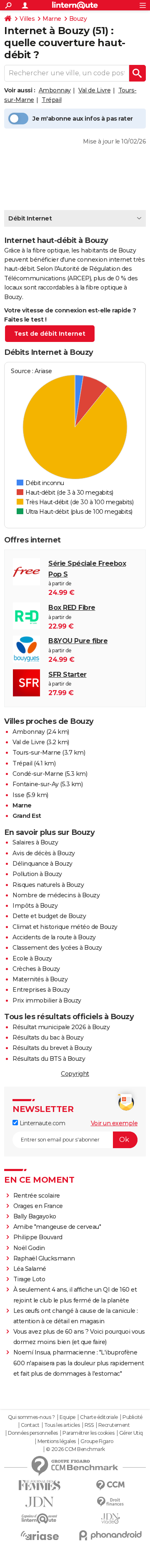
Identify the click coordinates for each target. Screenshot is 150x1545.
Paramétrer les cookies (88, 1433)
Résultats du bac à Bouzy (47, 1037)
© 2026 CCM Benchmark (75, 1449)
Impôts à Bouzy (35, 905)
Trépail (52, 100)
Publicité (132, 1417)
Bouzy (78, 18)
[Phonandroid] (110, 1535)
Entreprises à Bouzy (41, 989)
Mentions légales (57, 1441)
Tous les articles (62, 1425)
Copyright (75, 1073)
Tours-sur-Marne (36, 752)
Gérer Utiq (131, 1433)
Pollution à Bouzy (37, 874)
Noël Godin (29, 1248)
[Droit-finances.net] (110, 1502)
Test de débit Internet (49, 333)
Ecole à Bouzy (32, 958)
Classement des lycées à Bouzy (57, 947)
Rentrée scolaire (36, 1195)
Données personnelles (33, 1433)
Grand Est (26, 816)
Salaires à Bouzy (35, 842)
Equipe (67, 1417)
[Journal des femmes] (39, 1485)
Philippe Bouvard (37, 1237)
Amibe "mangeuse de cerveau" (57, 1227)
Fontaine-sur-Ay (35, 784)
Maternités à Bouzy (40, 979)
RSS (89, 1425)
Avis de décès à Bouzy (43, 853)
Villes (27, 18)
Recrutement (114, 1425)
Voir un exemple (114, 1123)
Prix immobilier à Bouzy (46, 1000)
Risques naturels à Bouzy (48, 885)
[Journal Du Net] (39, 1502)
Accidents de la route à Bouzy (54, 937)
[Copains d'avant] (39, 1518)
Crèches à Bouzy (36, 969)
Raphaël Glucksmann (44, 1258)
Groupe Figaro (96, 1441)
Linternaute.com (41, 1123)
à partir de (87, 578)
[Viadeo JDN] (110, 1518)
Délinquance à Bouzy (42, 863)
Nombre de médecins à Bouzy (56, 895)
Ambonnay (55, 90)
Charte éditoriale (99, 1417)
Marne (51, 18)
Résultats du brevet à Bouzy (52, 1048)
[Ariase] (39, 1535)
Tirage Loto (29, 1279)
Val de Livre (94, 90)
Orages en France (38, 1206)
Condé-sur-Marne (37, 773)
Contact (30, 1425)
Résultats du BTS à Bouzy (48, 1058)
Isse (18, 795)
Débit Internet (30, 218)
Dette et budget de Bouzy (49, 916)
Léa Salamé (29, 1269)
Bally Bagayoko (34, 1216)
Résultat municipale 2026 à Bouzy (61, 1027)
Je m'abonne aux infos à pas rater (82, 118)
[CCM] (110, 1485)
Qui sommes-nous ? (31, 1417)
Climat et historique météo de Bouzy (65, 927)
